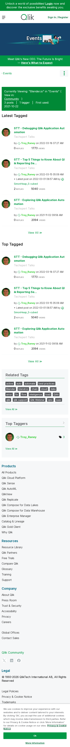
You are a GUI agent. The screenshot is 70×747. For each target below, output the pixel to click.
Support (7, 580)
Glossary (7, 569)
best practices (47, 383)
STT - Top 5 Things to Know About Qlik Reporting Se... (39, 161)
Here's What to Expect (36, 62)
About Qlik (8, 595)
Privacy (6, 616)
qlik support (20, 399)
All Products (9, 472)
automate (30, 383)
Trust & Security (11, 605)
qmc (50, 399)
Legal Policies (10, 691)
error (9, 394)
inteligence (36, 394)
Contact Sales (10, 638)
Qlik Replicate (10, 499)
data (53, 389)
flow (23, 394)
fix (16, 394)
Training (6, 574)
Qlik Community (13, 652)
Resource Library (12, 547)
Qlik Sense (8, 483)
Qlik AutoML (9, 488)
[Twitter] (4, 660)
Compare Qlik (10, 563)
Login (49, 3)
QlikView (7, 494)
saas (58, 399)
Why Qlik (7, 532)
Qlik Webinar (37, 399)
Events (34, 38)
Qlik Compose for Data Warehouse (23, 510)
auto (18, 383)
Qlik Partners (9, 552)
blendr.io (23, 389)
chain (35, 389)
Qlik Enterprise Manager (16, 516)
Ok (35, 735)
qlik (8, 399)
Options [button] (64, 73)
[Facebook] (18, 660)
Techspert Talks (24, 136)
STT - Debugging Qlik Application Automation (39, 130)
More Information (35, 743)
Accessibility (9, 611)
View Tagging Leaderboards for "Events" (35, 422)
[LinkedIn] (11, 660)
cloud (44, 389)
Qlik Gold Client (11, 526)
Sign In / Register (58, 17)
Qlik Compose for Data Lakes (20, 505)
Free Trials (8, 558)
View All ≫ (35, 232)
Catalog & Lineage (13, 521)
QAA (56, 394)
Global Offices (10, 632)
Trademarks (9, 702)
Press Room (9, 600)
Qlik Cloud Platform (13, 478)
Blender (10, 389)
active (9, 383)
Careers (6, 622)
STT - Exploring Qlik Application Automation (39, 202)
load (47, 394)
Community (11, 98)
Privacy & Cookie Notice (17, 696)
